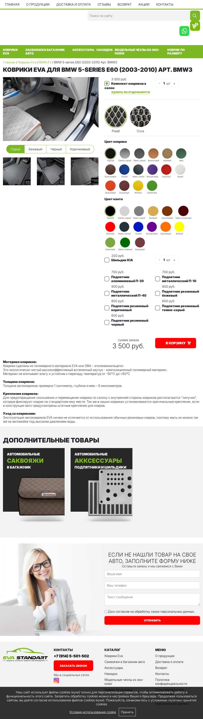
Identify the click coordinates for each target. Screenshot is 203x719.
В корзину (176, 343)
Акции (143, 4)
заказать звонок (73, 665)
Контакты (164, 4)
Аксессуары (83, 50)
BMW (43, 62)
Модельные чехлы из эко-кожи (137, 51)
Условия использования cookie (92, 712)
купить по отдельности (130, 92)
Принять (127, 712)
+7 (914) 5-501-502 (71, 656)
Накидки (104, 50)
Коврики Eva (10, 51)
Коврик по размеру (176, 51)
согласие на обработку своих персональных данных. (155, 611)
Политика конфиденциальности (171, 682)
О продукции (38, 4)
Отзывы (104, 4)
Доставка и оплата (73, 4)
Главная (12, 4)
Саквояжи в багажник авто (45, 51)
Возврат (125, 4)
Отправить (152, 620)
